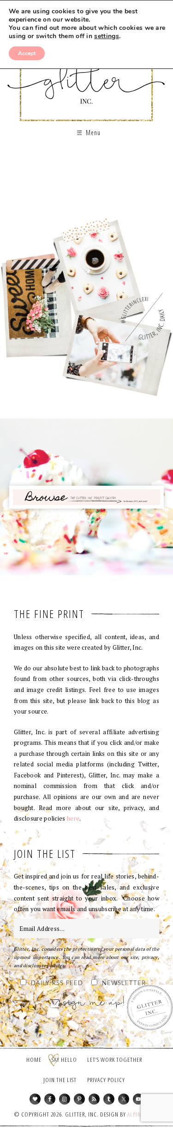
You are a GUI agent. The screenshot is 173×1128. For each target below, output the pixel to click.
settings (106, 36)
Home (34, 1059)
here (73, 818)
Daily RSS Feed (57, 983)
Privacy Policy (106, 1080)
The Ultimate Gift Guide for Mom (86, 199)
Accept (27, 53)
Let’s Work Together (114, 1059)
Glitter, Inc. (86, 75)
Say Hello (64, 1059)
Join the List (60, 1080)
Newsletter (124, 983)
